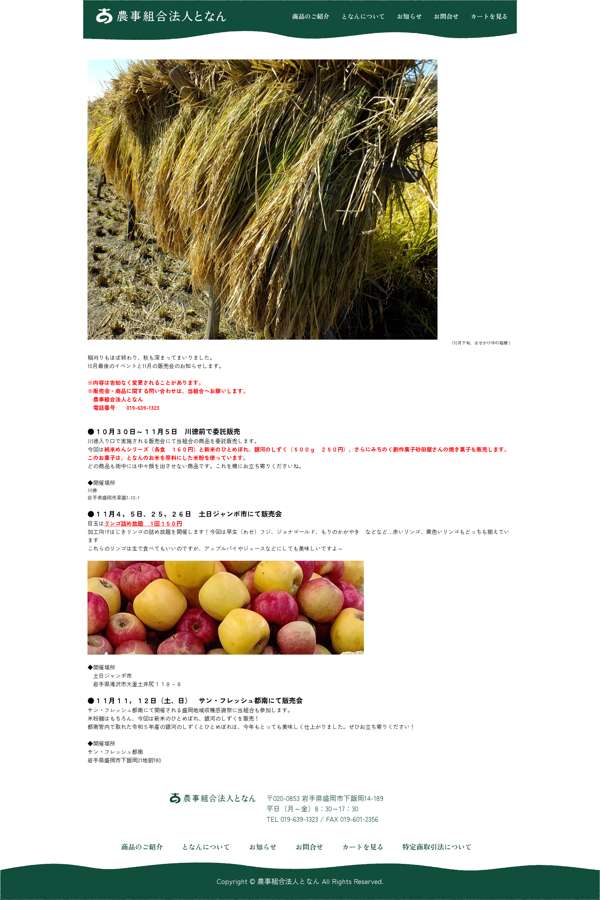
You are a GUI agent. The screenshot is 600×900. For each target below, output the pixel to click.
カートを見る (489, 15)
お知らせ (409, 15)
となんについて (363, 15)
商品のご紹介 (311, 15)
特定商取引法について (437, 847)
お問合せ (446, 15)
